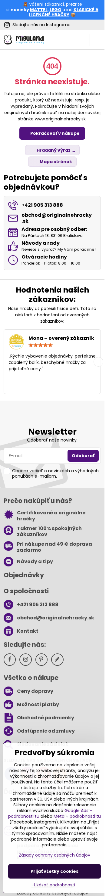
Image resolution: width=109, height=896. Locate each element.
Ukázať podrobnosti (54, 885)
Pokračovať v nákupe (54, 133)
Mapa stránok (55, 162)
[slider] (40, 345)
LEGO (55, 10)
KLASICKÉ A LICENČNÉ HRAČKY (63, 12)
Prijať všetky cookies (54, 871)
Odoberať (83, 456)
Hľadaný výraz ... (55, 150)
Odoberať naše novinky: (52, 440)
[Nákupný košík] (82, 40)
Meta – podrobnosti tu (77, 816)
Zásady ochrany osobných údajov (54, 855)
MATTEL (39, 10)
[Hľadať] (67, 40)
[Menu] (97, 40)
